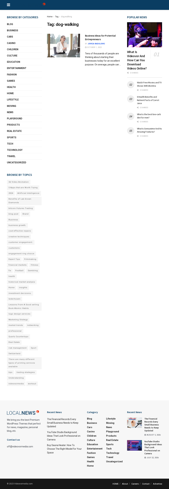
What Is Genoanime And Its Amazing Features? (149, 130)
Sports (11, 137)
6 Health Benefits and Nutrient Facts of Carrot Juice (148, 100)
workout (32, 384)
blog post (13, 214)
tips (10, 372)
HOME (115, 484)
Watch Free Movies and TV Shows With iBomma (149, 84)
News (10, 112)
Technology (14, 150)
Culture (12, 55)
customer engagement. (21, 242)
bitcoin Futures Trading (21, 208)
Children (12, 49)
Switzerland (14, 354)
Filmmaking (30, 259)
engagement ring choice (21, 254)
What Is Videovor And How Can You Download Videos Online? (137, 60)
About (125, 484)
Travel (11, 156)
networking (33, 325)
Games (11, 81)
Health (11, 87)
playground (14, 118)
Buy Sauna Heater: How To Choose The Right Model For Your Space (64, 449)
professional (15, 331)
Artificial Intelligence (28, 193)
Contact (146, 484)
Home (49, 16)
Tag (56, 16)
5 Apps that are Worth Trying (23, 188)
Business (12, 30)
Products (13, 124)
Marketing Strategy (18, 320)
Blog (10, 24)
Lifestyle (13, 99)
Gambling (33, 271)
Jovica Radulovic (96, 44)
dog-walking (66, 16)
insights (23, 287)
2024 (11, 193)
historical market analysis (22, 282)
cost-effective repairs (20, 231)
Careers (135, 484)
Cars (10, 36)
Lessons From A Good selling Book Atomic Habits (24, 306)
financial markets (18, 265)
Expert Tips (14, 259)
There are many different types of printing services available (22, 363)
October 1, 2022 (94, 47)
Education (13, 62)
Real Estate (14, 131)
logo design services (19, 314)
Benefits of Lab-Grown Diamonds (20, 201)
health (12, 276)
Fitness (34, 265)
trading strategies (26, 372)
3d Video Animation (19, 182)
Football (19, 271)
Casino (11, 43)
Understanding (16, 378)
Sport (33, 348)
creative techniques (19, 237)
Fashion (12, 74)
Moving (11, 106)
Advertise (157, 484)
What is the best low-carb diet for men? (149, 116)
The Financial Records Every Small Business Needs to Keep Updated (62, 423)
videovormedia (16, 384)
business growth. (17, 225)
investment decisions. (20, 293)
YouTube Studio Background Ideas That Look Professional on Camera (63, 436)
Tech (10, 143)
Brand (26, 214)
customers (14, 248)
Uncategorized (16, 162)
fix (10, 271)
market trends (16, 325)
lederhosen (14, 299)
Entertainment (16, 68)
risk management (18, 348)
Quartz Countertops (18, 337)
